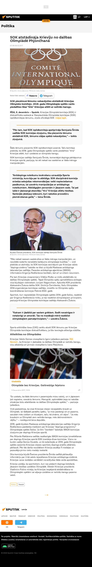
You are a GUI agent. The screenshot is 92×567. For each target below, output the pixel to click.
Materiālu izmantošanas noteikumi (24, 536)
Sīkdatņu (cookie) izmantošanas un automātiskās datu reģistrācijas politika (29, 540)
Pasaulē (21, 484)
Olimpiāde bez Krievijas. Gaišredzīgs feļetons (38, 385)
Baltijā (13, 516)
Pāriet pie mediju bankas (37, 91)
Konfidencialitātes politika (56, 536)
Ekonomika (52, 516)
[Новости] (31, 95)
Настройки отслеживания (69, 540)
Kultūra (84, 516)
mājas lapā (60, 117)
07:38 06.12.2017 (16, 45)
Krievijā (31, 516)
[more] (79, 390)
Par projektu (5, 536)
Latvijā (4, 516)
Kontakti (41, 536)
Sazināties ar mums (74, 536)
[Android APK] (8, 546)
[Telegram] (46, 95)
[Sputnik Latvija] (11, 19)
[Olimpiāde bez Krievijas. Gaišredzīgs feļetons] (46, 363)
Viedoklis (16, 381)
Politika (13, 484)
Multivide (74, 516)
